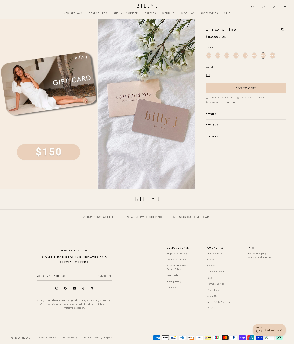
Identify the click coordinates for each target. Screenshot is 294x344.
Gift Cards (172, 287)
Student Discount (216, 271)
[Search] (253, 7)
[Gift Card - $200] (272, 55)
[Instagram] (56, 288)
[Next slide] (191, 104)
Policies (211, 308)
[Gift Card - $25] (209, 55)
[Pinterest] (92, 288)
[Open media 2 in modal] (146, 104)
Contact (211, 259)
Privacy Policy (174, 281)
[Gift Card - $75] (245, 55)
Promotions (213, 289)
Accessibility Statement (219, 302)
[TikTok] (83, 288)
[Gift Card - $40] (218, 55)
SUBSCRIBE (105, 275)
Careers (211, 265)
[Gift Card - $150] (263, 55)
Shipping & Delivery (177, 253)
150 (208, 75)
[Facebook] (65, 288)
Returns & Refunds (176, 259)
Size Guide (172, 275)
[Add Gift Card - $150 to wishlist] (283, 29)
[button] (285, 7)
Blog (209, 277)
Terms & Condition (46, 337)
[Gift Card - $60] (236, 55)
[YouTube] (74, 288)
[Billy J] (147, 6)
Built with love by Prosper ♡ (98, 337)
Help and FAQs (214, 253)
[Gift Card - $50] (227, 55)
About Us (212, 295)
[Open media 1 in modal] (48, 104)
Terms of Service (215, 283)
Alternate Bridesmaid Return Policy (177, 267)
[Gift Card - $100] (254, 55)
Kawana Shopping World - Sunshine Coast (260, 255)
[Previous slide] (4, 104)
